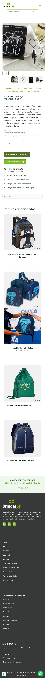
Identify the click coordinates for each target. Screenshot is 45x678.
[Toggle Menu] (40, 5)
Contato (6, 559)
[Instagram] (4, 524)
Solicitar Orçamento (10, 563)
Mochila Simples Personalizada (20, 460)
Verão (17, 487)
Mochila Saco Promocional (19, 405)
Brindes (6, 551)
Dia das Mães (16, 483)
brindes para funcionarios (21, 137)
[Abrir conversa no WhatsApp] (40, 673)
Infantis (37, 483)
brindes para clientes (13, 135)
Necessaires (7, 608)
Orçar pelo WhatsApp (15, 161)
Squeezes (6, 625)
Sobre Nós (6, 555)
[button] (15, 161)
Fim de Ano (25, 488)
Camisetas (6, 612)
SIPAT (7, 483)
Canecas (6, 629)
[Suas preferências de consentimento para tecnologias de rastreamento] (4, 674)
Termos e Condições (10, 576)
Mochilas (6, 599)
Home (5, 547)
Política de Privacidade (11, 568)
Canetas (6, 616)
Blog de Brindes (8, 580)
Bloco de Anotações (10, 620)
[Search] (34, 11)
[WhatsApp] (9, 524)
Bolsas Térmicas (9, 603)
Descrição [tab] (8, 196)
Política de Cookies (9, 572)
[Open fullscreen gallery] (6, 73)
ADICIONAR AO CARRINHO (17, 154)
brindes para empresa (28, 135)
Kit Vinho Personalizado (17, 132)
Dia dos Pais (28, 483)
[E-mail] (14, 524)
